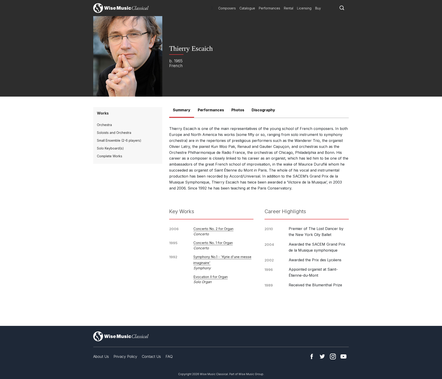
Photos (237, 110)
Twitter (322, 356)
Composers (227, 8)
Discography (263, 110)
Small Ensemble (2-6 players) (119, 140)
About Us (101, 356)
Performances (269, 8)
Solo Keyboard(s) (110, 148)
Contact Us (151, 356)
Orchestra (104, 125)
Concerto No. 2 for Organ (213, 229)
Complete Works (109, 156)
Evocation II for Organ (210, 277)
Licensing (304, 8)
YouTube (343, 356)
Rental (288, 8)
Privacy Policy (125, 356)
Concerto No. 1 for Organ (213, 243)
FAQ (169, 356)
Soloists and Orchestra (114, 133)
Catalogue (247, 8)
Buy (318, 8)
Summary (181, 110)
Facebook (312, 356)
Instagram (333, 356)
